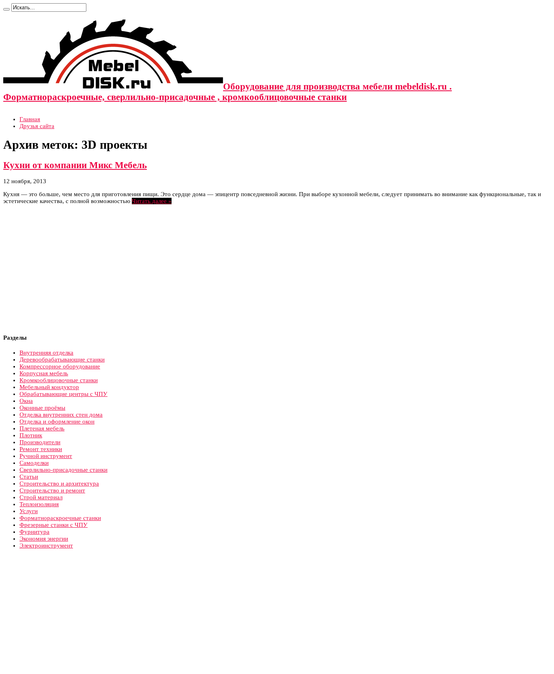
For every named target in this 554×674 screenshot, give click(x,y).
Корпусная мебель (43, 373)
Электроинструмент (46, 545)
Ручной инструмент (45, 456)
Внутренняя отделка (46, 352)
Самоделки (34, 463)
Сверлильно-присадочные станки (63, 469)
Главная (29, 119)
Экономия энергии (43, 538)
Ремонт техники (40, 449)
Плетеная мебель (41, 428)
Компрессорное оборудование (59, 366)
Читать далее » (152, 201)
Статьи (28, 476)
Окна (26, 401)
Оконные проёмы (42, 407)
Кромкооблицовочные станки (58, 380)
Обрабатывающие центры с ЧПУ (63, 394)
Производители (39, 442)
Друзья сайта (36, 126)
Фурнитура (34, 532)
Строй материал (40, 497)
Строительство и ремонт (52, 490)
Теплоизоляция (39, 504)
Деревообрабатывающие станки (62, 359)
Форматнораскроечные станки (60, 518)
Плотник (30, 435)
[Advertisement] (71, 269)
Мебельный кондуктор (49, 387)
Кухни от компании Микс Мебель (75, 165)
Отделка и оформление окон (56, 421)
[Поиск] (6, 9)
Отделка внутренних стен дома (61, 414)
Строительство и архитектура (59, 483)
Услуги (28, 511)
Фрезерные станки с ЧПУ (53, 525)
